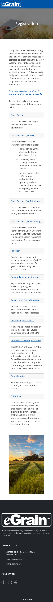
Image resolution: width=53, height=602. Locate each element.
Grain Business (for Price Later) (26, 201)
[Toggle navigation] (47, 4)
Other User (16, 396)
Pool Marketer (18, 376)
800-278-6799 (17, 564)
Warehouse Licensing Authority (26, 340)
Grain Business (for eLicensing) (26, 221)
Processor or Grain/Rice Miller (25, 300)
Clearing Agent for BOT (22, 320)
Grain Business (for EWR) (23, 135)
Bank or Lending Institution (24, 277)
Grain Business (18, 115)
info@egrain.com (17, 559)
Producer (15, 250)
